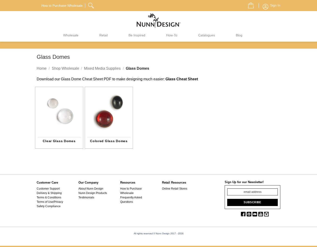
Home (42, 68)
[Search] (91, 5)
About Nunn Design (90, 188)
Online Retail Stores (174, 188)
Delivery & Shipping (49, 193)
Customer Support (48, 188)
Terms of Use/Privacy (50, 201)
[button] (249, 4)
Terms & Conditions (49, 197)
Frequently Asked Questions (131, 199)
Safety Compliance (49, 206)
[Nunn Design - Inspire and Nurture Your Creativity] (158, 20)
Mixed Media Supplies (102, 68)
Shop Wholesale (65, 68)
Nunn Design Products (92, 193)
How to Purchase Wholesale (131, 191)
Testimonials (86, 197)
